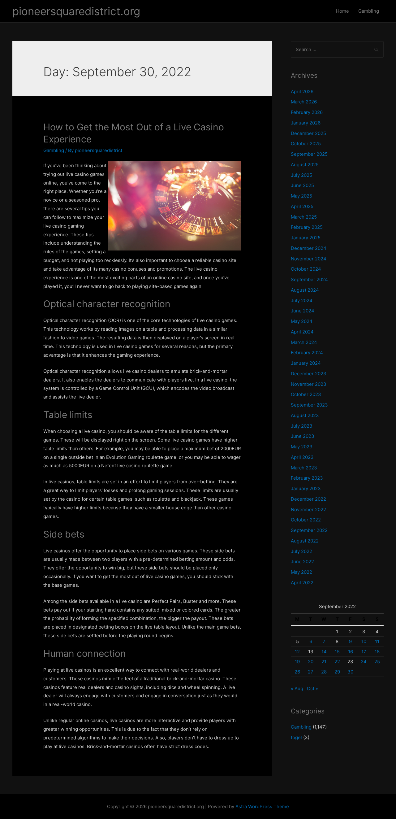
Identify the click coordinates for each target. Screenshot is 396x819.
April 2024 (302, 332)
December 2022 (308, 499)
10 (363, 641)
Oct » (312, 688)
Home (342, 11)
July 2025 (301, 175)
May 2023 (301, 447)
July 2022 (301, 551)
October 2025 (306, 143)
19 (297, 661)
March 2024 (304, 342)
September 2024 (309, 279)
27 (310, 672)
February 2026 (307, 112)
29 (337, 672)
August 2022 (305, 541)
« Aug (297, 688)
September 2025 (309, 154)
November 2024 (308, 259)
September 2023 (309, 405)
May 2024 (301, 321)
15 (337, 652)
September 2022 (309, 530)
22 (337, 661)
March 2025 (304, 217)
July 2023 (301, 426)
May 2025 (301, 196)
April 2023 (302, 457)
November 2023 (308, 384)
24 (364, 661)
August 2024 (305, 290)
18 (377, 652)
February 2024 (307, 352)
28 (324, 672)
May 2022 (301, 572)
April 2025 (302, 206)
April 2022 (302, 583)
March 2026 (304, 102)
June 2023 (302, 436)
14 (324, 652)
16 (350, 652)
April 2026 (302, 91)
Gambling (368, 11)
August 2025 (305, 165)
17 (363, 652)
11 (377, 641)
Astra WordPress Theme (262, 806)
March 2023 (304, 468)
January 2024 (306, 363)
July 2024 (301, 300)
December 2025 (308, 133)
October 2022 (306, 520)
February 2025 (307, 227)
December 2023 (308, 374)
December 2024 (308, 248)
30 (350, 672)
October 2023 (306, 394)
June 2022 (302, 561)
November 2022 (308, 509)
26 (297, 672)
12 (297, 652)
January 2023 (306, 488)
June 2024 (302, 311)
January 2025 (306, 238)
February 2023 (307, 478)
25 (377, 661)
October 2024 (306, 269)
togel (296, 737)
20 (310, 661)
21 (323, 661)
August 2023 (305, 415)
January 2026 (306, 123)
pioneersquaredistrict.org (76, 11)
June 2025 (302, 185)
